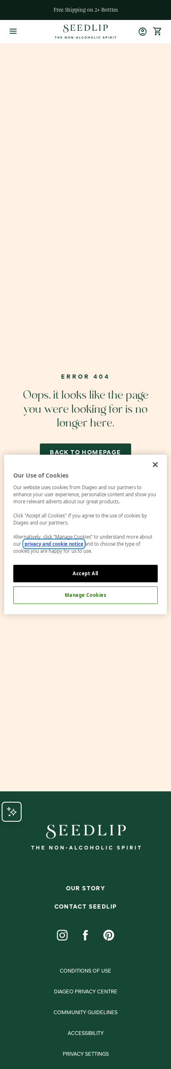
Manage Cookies (86, 595)
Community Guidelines (85, 1012)
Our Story (85, 889)
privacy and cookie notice (53, 544)
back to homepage (85, 453)
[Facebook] (85, 935)
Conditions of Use (85, 971)
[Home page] (85, 31)
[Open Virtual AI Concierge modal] (12, 812)
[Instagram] (62, 935)
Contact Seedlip (85, 907)
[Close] (155, 465)
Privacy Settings (86, 1054)
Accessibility (86, 1033)
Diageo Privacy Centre (85, 992)
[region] (85, 534)
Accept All (85, 573)
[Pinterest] (108, 935)
